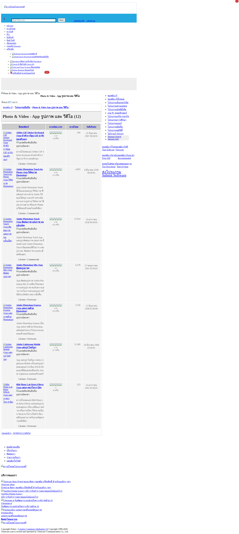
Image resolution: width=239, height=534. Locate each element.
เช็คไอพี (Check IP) (26, 64)
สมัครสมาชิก (79, 21)
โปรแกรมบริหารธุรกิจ (118, 116)
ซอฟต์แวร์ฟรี (122, 148)
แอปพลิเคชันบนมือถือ (40, 57)
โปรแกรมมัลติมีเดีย (117, 109)
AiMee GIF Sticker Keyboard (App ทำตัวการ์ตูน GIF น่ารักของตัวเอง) (30, 135)
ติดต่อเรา (11, 454)
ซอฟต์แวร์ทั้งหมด (116, 99)
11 (22, 433)
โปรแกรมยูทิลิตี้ (115, 130)
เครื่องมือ (10, 49)
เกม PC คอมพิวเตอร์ (117, 113)
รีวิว (8, 35)
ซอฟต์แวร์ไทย (109, 148)
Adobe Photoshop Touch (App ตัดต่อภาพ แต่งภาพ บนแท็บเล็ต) (30, 222)
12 (24, 433)
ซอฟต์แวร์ (33, 54)
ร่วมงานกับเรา (13, 457)
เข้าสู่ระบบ (90, 21)
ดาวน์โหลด (11, 29)
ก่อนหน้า (6, 433)
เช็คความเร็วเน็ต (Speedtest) (30, 61)
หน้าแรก (10, 26)
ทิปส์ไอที (10, 37)
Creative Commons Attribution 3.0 (33, 529)
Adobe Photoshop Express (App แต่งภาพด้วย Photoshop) (28, 308)
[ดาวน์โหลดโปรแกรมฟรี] (14, 7)
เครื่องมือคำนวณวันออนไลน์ (23, 73)
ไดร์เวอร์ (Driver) (116, 134)
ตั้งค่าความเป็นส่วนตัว (11, 526)
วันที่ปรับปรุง (91, 127)
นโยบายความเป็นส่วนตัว (37, 526)
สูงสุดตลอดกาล (124, 165)
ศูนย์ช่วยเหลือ (13, 447)
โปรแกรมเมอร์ (115, 123)
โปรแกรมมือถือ (115, 127)
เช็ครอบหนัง (11, 43)
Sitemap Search (114, 136)
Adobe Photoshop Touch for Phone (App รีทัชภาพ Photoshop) (29, 172)
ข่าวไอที (10, 32)
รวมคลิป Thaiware (14, 46)
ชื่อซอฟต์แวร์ (24, 127)
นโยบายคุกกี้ (57, 526)
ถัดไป (27, 433)
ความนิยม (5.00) (55, 127)
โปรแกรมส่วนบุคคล (117, 106)
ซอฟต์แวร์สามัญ (110, 156)
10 (20, 433)
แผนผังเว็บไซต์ (13, 461)
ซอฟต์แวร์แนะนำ (126, 156)
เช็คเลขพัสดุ (35, 67)
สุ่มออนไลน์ (29, 70)
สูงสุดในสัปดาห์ (109, 165)
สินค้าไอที (11, 40)
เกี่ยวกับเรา (12, 450)
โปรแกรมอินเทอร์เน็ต (118, 102)
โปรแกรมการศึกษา (117, 120)
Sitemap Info (113, 139)
